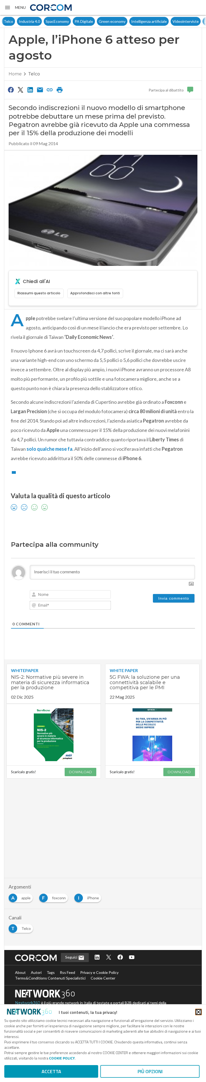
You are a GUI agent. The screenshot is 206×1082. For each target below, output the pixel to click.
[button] (15, 7)
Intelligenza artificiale (134, 21)
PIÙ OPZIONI (150, 1071)
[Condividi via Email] (40, 89)
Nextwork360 (27, 1002)
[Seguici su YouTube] (131, 957)
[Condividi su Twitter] (20, 89)
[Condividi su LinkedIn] (30, 89)
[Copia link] (50, 89)
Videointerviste (170, 21)
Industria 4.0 (14, 21)
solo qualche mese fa (49, 449)
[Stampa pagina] (59, 89)
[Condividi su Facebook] (10, 89)
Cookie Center (103, 978)
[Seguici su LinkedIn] (97, 957)
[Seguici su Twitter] (108, 957)
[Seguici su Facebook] (120, 957)
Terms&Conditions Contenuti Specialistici (50, 978)
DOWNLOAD (80, 772)
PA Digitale (69, 21)
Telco (34, 73)
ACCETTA (51, 1071)
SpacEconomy (42, 21)
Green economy (97, 21)
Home (15, 73)
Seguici (71, 957)
